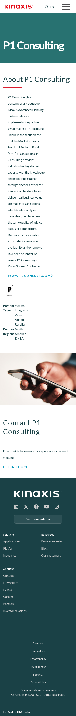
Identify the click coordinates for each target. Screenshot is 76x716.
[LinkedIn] (16, 506)
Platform (9, 548)
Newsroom (10, 582)
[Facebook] (36, 506)
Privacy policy (38, 658)
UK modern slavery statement (38, 690)
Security (38, 674)
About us (8, 568)
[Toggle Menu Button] (65, 6)
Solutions (9, 534)
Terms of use (38, 651)
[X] (26, 506)
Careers (8, 596)
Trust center (38, 666)
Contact (8, 575)
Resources (47, 534)
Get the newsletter (38, 519)
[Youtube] (46, 506)
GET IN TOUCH (16, 467)
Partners (9, 603)
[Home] (38, 493)
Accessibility (38, 682)
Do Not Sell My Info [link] (16, 712)
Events (7, 589)
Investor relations (15, 611)
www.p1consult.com (29, 275)
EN (52, 6)
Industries (9, 555)
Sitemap (38, 643)
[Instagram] (57, 506)
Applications (11, 541)
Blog (44, 548)
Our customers (51, 555)
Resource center (52, 541)
